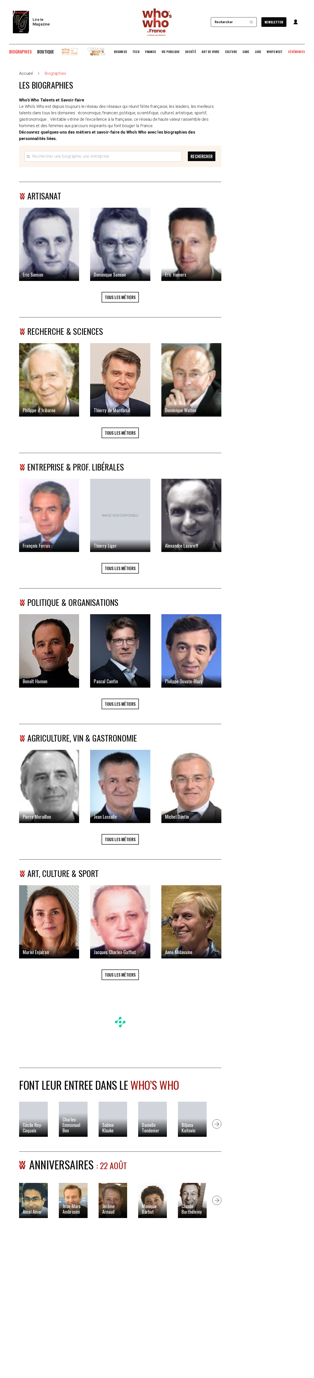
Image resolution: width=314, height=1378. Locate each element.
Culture (231, 51)
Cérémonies (296, 51)
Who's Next (275, 51)
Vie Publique (171, 51)
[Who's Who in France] (157, 22)
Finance (150, 51)
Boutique (45, 52)
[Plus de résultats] (216, 1124)
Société (190, 51)
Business (120, 51)
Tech (136, 51)
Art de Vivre (210, 51)
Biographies (20, 52)
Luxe (258, 51)
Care (246, 51)
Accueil (26, 73)
